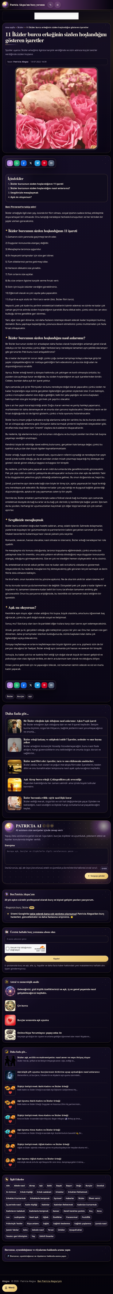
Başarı (69, 1185)
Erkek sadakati (44, 1192)
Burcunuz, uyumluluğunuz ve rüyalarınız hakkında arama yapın (36, 1256)
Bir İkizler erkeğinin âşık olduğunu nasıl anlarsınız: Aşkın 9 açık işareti (60, 721)
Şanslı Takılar (12, 1230)
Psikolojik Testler (14, 1223)
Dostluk (100, 1185)
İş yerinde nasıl (13, 1204)
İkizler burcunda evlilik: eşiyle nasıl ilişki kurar (48, 797)
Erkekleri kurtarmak (16, 1198)
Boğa (78, 1185)
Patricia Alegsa (20, 61)
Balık (49, 1185)
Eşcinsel (57, 1198)
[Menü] (58, 5)
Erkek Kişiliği (26, 1192)
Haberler (70, 1198)
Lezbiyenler (19, 1217)
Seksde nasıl (38, 1230)
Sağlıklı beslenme (61, 1223)
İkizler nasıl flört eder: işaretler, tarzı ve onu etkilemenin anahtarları (59, 761)
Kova (99, 1211)
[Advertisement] (56, 16)
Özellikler (57, 1217)
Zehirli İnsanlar (46, 1236)
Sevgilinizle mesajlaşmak (24, 192)
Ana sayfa (10, 27)
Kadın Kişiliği (31, 1204)
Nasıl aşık (33, 1217)
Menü (9, 1287)
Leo (8, 1217)
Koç (91, 1211)
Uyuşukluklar (75, 1230)
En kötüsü (11, 1192)
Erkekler (60, 1192)
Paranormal (71, 1217)
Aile (8, 1185)
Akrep (32, 1185)
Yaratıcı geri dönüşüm (16, 1236)
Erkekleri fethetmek (77, 1192)
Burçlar (20, 696)
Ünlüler (61, 1230)
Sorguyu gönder (96, 876)
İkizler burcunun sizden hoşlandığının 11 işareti (36, 183)
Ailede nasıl (19, 1185)
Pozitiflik (86, 1217)
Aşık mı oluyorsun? (21, 197)
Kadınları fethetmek (63, 1204)
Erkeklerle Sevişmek (40, 1198)
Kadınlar (45, 1204)
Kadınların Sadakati (15, 1211)
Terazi (50, 1230)
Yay (33, 1236)
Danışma (10, 845)
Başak (59, 1185)
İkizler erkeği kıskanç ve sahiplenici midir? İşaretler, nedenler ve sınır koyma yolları (63, 741)
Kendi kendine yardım (74, 1211)
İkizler (21, 27)
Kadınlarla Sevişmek (39, 1211)
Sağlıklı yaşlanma (82, 1223)
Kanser (56, 1211)
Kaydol (56, 959)
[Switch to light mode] (50, 5)
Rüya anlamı (33, 1223)
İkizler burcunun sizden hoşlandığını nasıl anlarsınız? (40, 188)
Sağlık (46, 1223)
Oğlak (46, 1217)
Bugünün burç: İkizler (17, 907)
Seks (25, 1230)
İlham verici (94, 1198)
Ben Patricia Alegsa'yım (22, 894)
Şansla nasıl (101, 1223)
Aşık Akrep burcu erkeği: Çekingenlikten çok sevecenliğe (52, 779)
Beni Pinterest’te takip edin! (20, 206)
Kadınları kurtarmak (87, 1204)
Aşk (30, 696)
